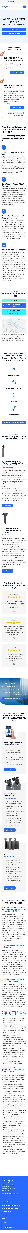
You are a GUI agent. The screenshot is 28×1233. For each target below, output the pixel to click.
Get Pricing (14, 29)
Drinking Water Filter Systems (11, 1205)
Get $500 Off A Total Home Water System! (13, 59)
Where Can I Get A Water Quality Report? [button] (14, 312)
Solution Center (6, 1211)
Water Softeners (7, 1202)
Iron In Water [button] (14, 300)
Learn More (10, 770)
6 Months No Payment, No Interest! (14, 86)
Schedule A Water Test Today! (14, 422)
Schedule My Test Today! (12, 698)
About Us (4, 1218)
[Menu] (24, 6)
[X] (5, 1222)
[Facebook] (2, 1222)
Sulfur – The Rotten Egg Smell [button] (14, 305)
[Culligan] (9, 7)
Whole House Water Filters (10, 1208)
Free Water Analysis (8, 1227)
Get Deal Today (17, 72)
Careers (4, 1215)
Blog (3, 1230)
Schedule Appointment (14, 34)
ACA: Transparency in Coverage (10, 1194)
